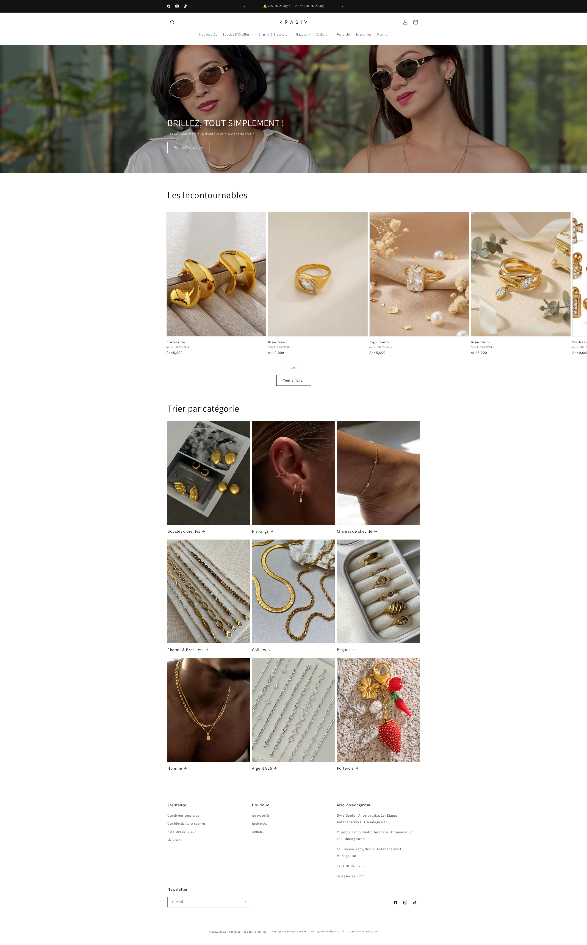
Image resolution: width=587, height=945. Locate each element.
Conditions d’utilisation (363, 931)
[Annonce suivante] (342, 6)
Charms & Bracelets (185, 649)
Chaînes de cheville (354, 531)
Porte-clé (345, 768)
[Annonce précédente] (245, 6)
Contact (258, 831)
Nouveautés (261, 815)
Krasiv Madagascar (230, 931)
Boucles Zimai (176, 342)
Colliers (259, 649)
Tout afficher (293, 380)
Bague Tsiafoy (480, 342)
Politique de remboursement (289, 931)
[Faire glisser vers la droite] (304, 368)
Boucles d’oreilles (183, 531)
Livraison (174, 840)
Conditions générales (183, 815)
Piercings (260, 531)
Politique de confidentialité (327, 931)
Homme (174, 768)
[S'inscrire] (245, 902)
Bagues (343, 649)
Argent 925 (262, 768)
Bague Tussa (276, 342)
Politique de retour (181, 831)
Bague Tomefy (379, 342)
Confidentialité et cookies (186, 823)
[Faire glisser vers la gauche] (283, 368)
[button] (172, 22)
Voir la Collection (188, 147)
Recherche (259, 823)
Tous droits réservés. (255, 931)
